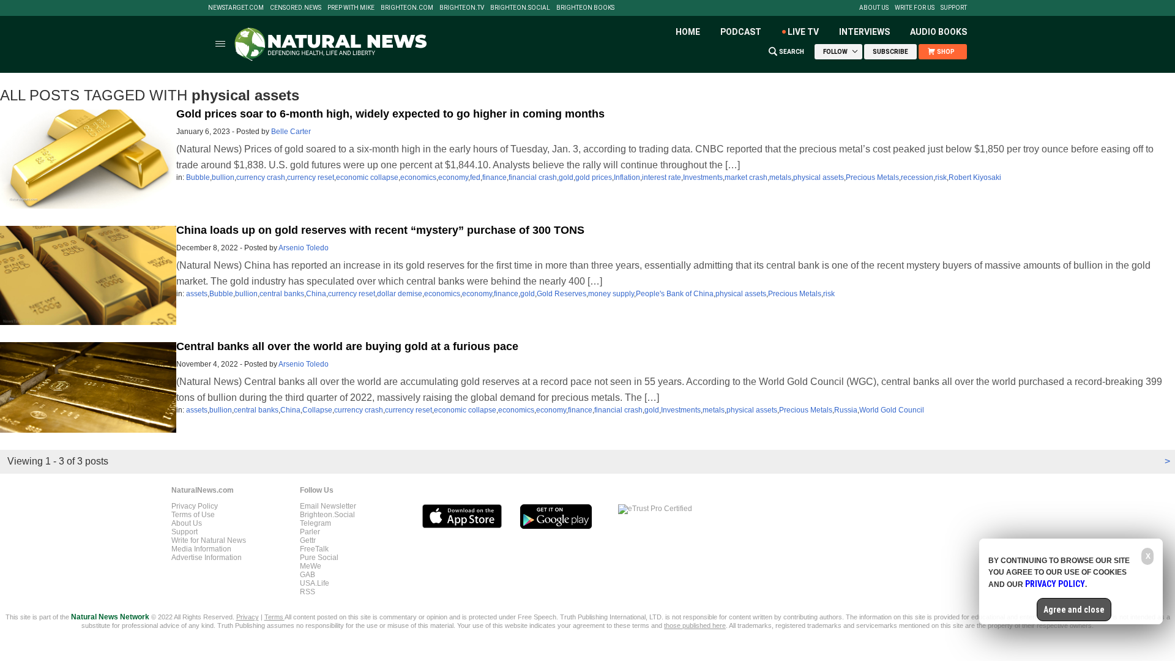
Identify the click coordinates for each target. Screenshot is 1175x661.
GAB (307, 574)
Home (688, 32)
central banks (281, 293)
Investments (703, 177)
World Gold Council (891, 410)
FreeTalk (314, 549)
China (316, 293)
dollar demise (399, 293)
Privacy (247, 617)
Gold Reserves (561, 293)
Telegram (315, 523)
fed (475, 177)
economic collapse (367, 177)
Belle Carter (291, 131)
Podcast (740, 32)
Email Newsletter (328, 506)
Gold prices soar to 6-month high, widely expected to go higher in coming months (390, 114)
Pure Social (319, 557)
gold (566, 177)
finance (494, 177)
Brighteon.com (407, 8)
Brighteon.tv (461, 8)
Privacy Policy (194, 506)
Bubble (198, 177)
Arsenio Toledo (303, 248)
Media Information (201, 549)
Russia (845, 410)
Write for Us (914, 8)
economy (453, 177)
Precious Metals (872, 177)
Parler (310, 532)
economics (418, 177)
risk (941, 177)
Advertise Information (206, 557)
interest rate (661, 177)
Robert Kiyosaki (975, 177)
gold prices (593, 177)
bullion (223, 177)
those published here (695, 625)
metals (780, 177)
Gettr (308, 540)
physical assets (818, 177)
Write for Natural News (208, 540)
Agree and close (1074, 609)
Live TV (803, 32)
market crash (746, 177)
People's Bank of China (675, 293)
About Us (874, 8)
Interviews (864, 32)
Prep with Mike (351, 8)
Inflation (627, 177)
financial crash (533, 177)
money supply (611, 293)
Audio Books (938, 32)
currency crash (260, 177)
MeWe (310, 566)
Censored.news (295, 8)
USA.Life (314, 583)
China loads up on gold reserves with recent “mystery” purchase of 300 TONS (380, 230)
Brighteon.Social (520, 8)
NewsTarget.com (236, 8)
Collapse (317, 410)
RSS (307, 592)
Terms (274, 617)
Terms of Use (193, 514)
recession (917, 177)
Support (954, 8)
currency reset (310, 177)
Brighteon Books (585, 8)
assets (196, 293)
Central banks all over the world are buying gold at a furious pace (347, 346)
